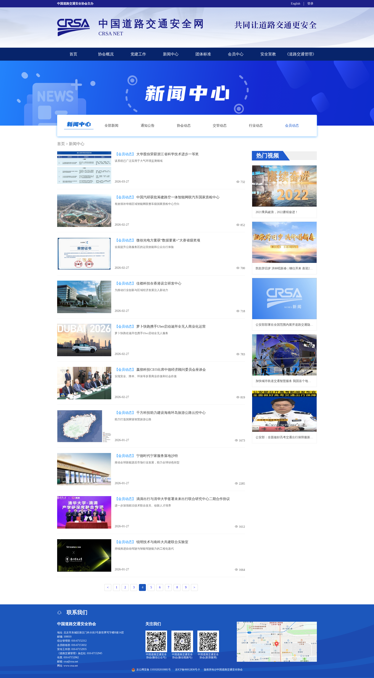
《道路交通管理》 (300, 54)
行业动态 (256, 125)
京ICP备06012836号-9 (187, 669)
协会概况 (106, 54)
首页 (73, 54)
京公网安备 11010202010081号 (153, 669)
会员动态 (292, 125)
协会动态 (184, 125)
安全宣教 (268, 54)
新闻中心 (171, 54)
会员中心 (235, 54)
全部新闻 (111, 125)
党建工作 (138, 54)
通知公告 (148, 125)
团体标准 (203, 54)
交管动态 (220, 125)
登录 (310, 3)
